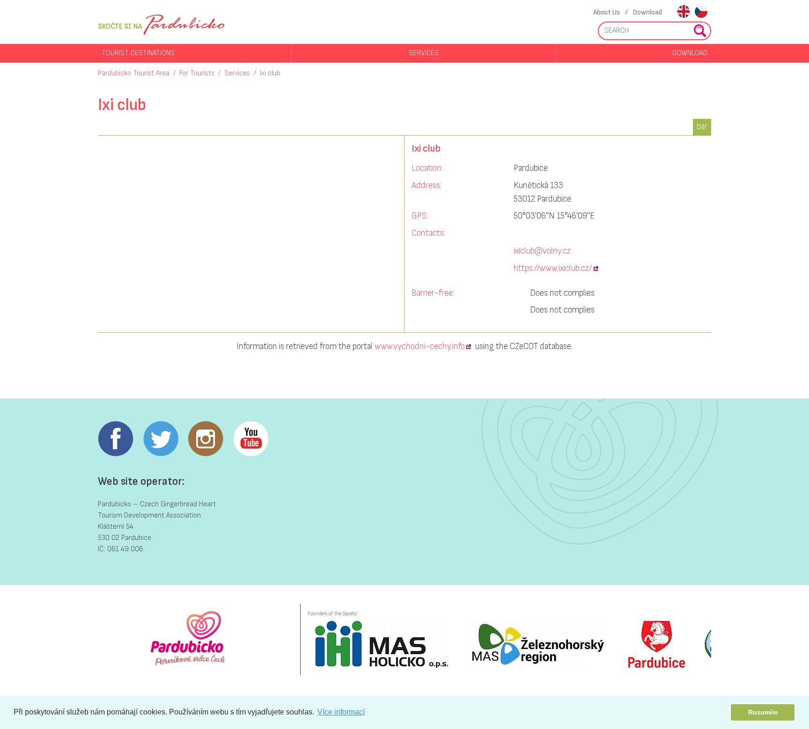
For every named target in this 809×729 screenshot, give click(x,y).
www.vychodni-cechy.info (420, 346)
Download (647, 12)
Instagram (205, 439)
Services (424, 53)
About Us (606, 12)
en (683, 12)
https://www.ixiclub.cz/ (553, 268)
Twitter (160, 439)
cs (701, 12)
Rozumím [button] (763, 712)
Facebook (115, 439)
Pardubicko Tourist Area (133, 73)
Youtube (250, 439)
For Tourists (196, 73)
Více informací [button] (341, 712)
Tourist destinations (138, 53)
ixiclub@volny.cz (542, 251)
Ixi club (270, 73)
